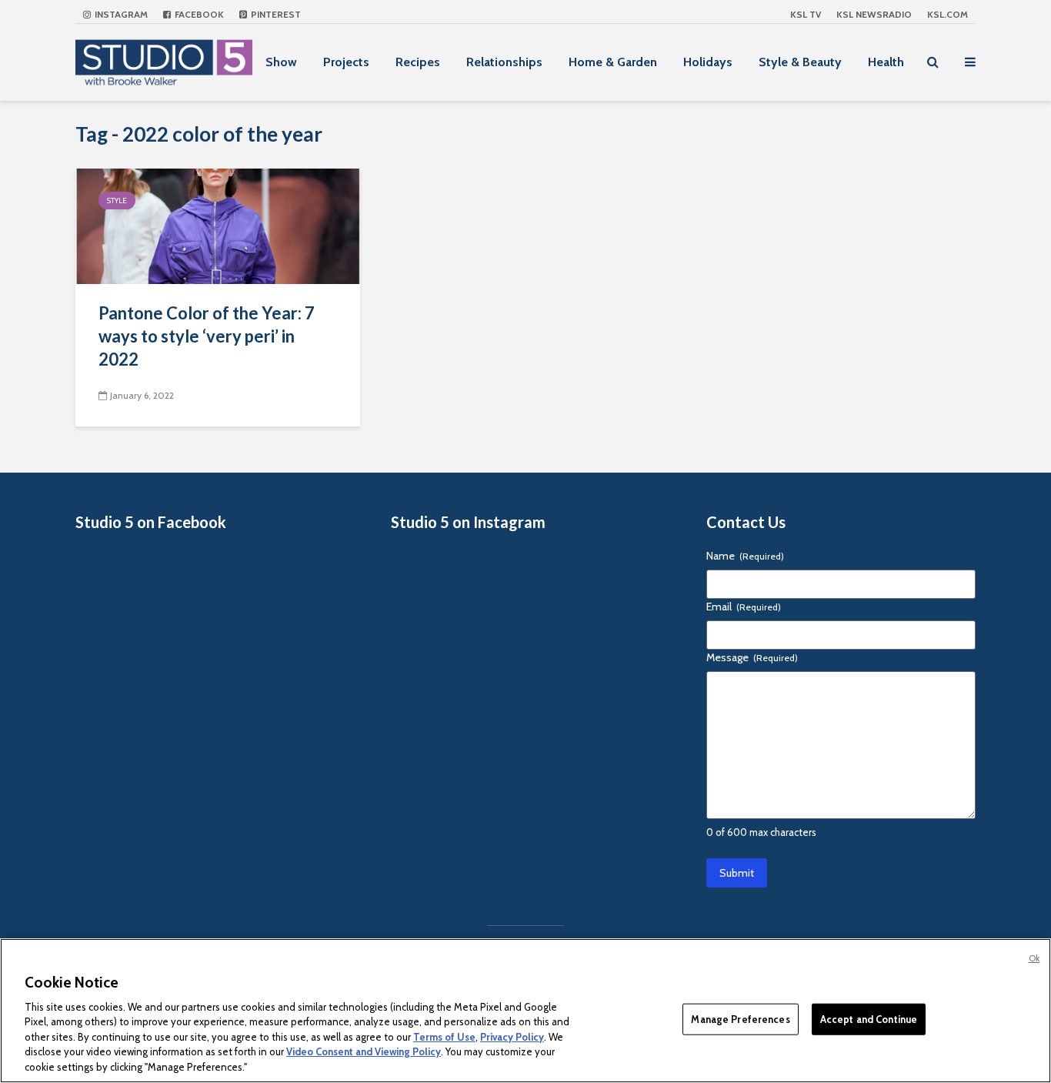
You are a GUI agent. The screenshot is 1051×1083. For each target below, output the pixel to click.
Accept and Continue (868, 1018)
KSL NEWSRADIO (874, 14)
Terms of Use (444, 1037)
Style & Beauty (800, 62)
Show (281, 62)
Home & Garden (613, 62)
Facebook (198, 14)
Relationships (504, 62)
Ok (1034, 958)
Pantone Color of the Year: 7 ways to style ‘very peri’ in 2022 (206, 336)
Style (117, 201)
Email (743, 606)
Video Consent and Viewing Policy (363, 1052)
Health (886, 62)
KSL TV (805, 14)
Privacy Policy (512, 1037)
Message (752, 657)
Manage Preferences (740, 1018)
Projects (346, 62)
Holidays (707, 62)
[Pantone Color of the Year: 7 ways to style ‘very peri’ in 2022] (217, 225)
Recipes (417, 62)
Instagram (120, 14)
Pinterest (275, 14)
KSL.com (947, 14)
